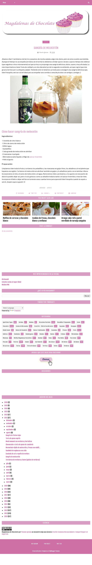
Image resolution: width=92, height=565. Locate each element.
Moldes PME (5, 285)
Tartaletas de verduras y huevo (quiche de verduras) (23, 460)
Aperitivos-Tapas (8, 322)
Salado (27, 342)
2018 (6, 492)
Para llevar (73, 338)
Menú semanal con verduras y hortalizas (19, 441)
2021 (6, 418)
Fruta (74, 330)
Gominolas (17, 334)
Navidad (40, 338)
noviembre (9, 423)
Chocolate (6, 326)
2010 (6, 516)
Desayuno (73, 326)
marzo (8, 476)
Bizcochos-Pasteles (44, 322)
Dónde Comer (6, 330)
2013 (6, 507)
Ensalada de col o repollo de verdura (17, 454)
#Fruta (49, 188)
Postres (16, 342)
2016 (6, 498)
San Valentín (38, 342)
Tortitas (45, 346)
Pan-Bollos (61, 338)
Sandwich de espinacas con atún (16, 451)
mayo (8, 470)
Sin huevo (76, 342)
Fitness (65, 330)
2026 (6, 402)
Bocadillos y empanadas (64, 322)
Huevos (52, 334)
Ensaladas (54, 330)
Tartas (18, 346)
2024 (6, 408)
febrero (9, 479)
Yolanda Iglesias (26, 532)
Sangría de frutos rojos (13, 435)
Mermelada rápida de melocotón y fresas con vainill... (23, 447)
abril (8, 473)
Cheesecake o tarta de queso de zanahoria (19, 444)
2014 (6, 504)
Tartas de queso (31, 346)
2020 (6, 486)
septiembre (10, 430)
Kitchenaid (5, 279)
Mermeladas (75, 334)
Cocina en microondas (22, 326)
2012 (6, 510)
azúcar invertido (36, 157)
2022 (6, 415)
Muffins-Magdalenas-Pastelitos (23, 338)
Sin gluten (64, 342)
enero (8, 482)
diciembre (9, 420)
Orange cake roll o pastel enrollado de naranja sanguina (73, 219)
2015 (6, 501)
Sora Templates (43, 551)
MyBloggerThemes (54, 551)
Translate (17, 311)
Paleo (50, 338)
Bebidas (46, 42)
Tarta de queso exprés (13, 438)
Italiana (63, 334)
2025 (6, 405)
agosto (8, 433)
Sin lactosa (6, 346)
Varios (55, 346)
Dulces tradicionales (39, 330)
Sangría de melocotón (13, 457)
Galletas (5, 334)
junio (8, 467)
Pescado (5, 342)
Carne (78, 322)
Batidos (21, 322)
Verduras (66, 346)
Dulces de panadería (21, 330)
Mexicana (5, 338)
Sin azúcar (52, 342)
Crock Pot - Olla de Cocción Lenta (43, 326)
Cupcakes (62, 326)
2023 (6, 411)
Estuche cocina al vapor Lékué (11, 282)
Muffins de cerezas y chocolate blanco (15, 219)
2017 (6, 495)
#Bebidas (42, 188)
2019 (6, 489)
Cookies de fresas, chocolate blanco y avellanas (44, 219)
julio (7, 464)
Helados (42, 334)
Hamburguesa (29, 334)
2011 (6, 513)
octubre (9, 426)
